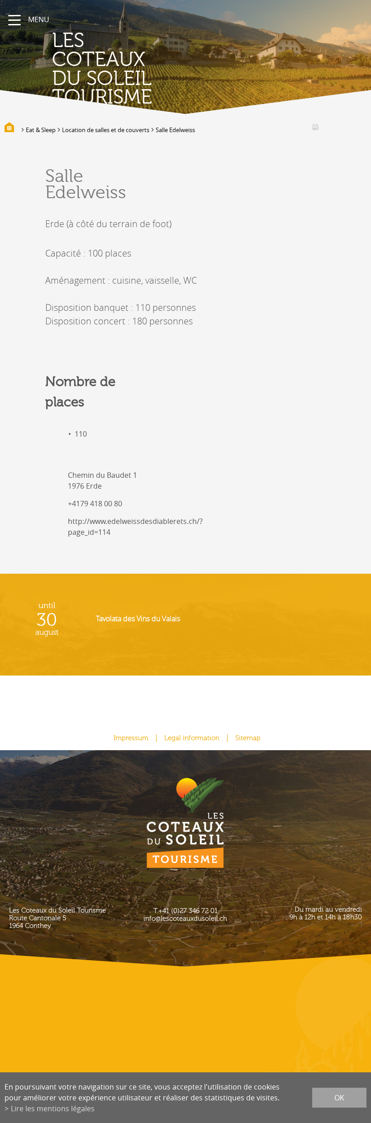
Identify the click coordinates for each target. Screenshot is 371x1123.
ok (339, 1098)
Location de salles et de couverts (105, 130)
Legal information (191, 738)
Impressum (131, 738)
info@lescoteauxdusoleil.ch (185, 919)
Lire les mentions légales (53, 1108)
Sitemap (248, 738)
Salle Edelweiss (175, 130)
